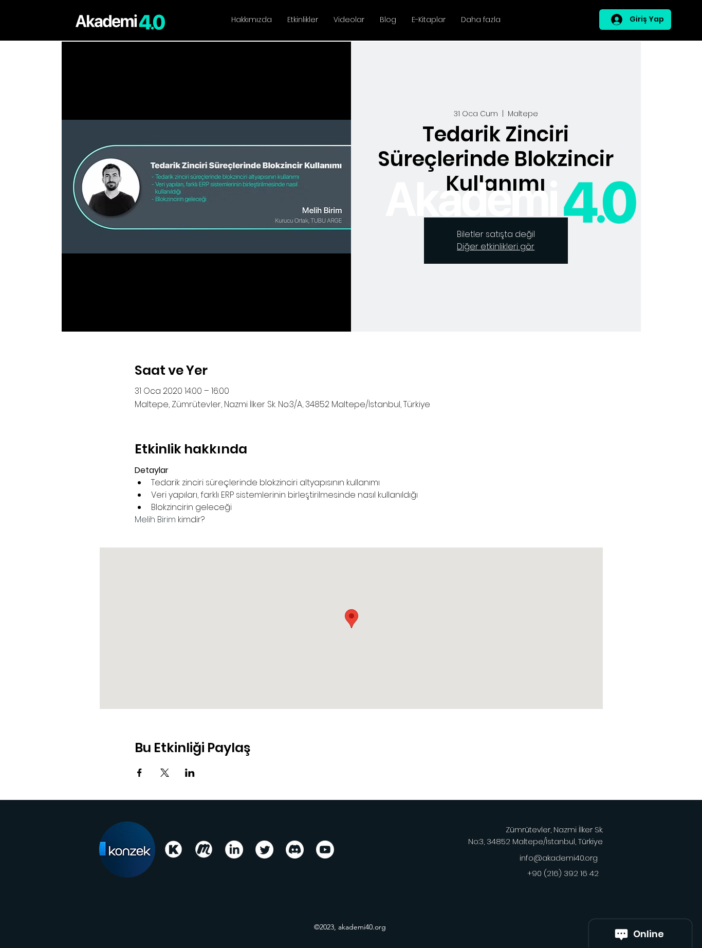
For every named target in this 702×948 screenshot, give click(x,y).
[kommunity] (173, 850)
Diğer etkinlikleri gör (495, 246)
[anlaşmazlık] (295, 850)
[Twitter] (264, 850)
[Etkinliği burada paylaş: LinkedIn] (190, 773)
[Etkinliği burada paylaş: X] (165, 773)
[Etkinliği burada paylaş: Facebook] (139, 773)
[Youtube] (325, 850)
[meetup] (204, 850)
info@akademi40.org (559, 857)
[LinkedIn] (234, 850)
